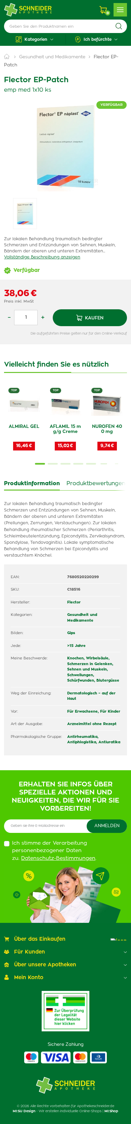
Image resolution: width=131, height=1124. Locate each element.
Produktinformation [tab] (32, 483)
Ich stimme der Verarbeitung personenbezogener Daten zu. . (54, 851)
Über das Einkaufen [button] (40, 939)
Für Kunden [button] (29, 952)
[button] (35, 39)
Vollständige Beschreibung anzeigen (42, 257)
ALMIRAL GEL (24, 427)
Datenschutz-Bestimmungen (58, 858)
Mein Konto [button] (28, 977)
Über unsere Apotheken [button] (45, 964)
